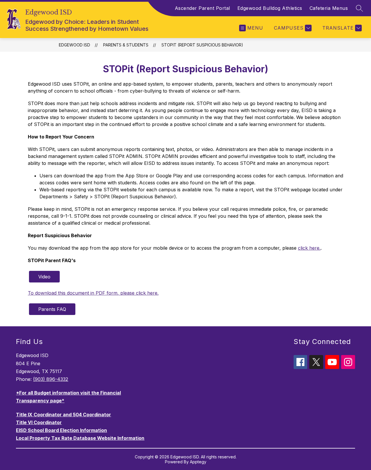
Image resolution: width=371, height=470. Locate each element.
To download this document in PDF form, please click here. (93, 293)
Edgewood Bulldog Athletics (269, 8)
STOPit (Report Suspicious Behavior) (202, 44)
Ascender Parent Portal (202, 8)
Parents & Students (125, 44)
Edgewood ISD (74, 44)
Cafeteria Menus (329, 8)
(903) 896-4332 (50, 379)
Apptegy (198, 461)
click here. (309, 248)
